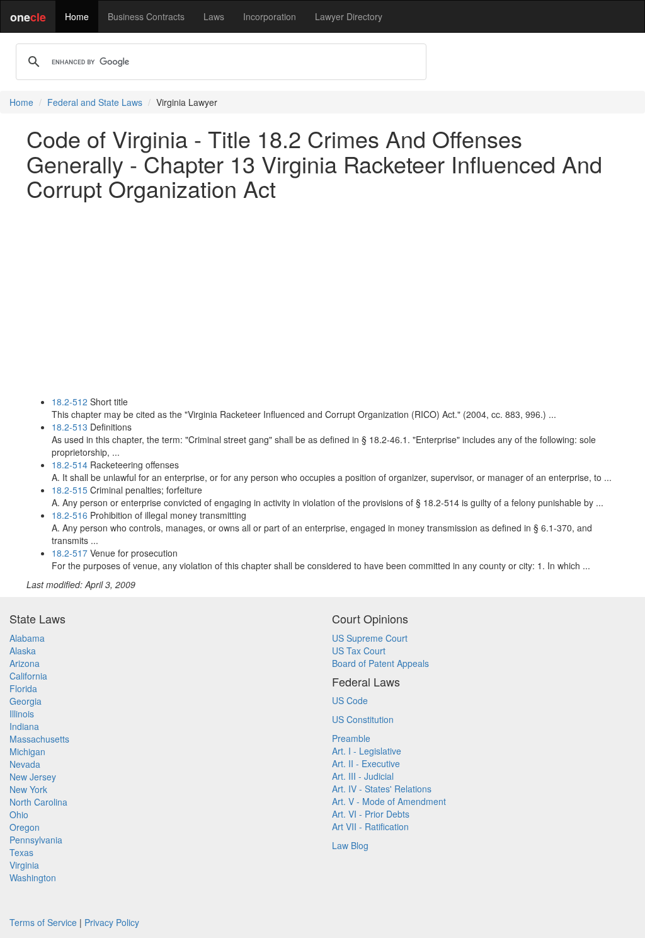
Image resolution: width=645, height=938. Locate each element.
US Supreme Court (370, 638)
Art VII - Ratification (370, 826)
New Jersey (32, 776)
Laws (213, 16)
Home (77, 16)
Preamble (351, 738)
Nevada (24, 764)
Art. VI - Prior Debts (370, 814)
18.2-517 (70, 553)
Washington (32, 877)
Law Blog (350, 845)
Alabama (27, 638)
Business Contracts (146, 16)
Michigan (27, 751)
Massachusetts (39, 738)
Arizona (24, 663)
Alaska (22, 650)
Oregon (24, 827)
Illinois (21, 713)
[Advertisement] (322, 298)
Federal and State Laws (94, 102)
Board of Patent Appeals (380, 663)
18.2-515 (70, 489)
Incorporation (269, 16)
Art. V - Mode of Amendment (389, 801)
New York (28, 789)
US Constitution (363, 719)
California (28, 675)
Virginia (24, 865)
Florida (23, 688)
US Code (350, 700)
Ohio (18, 814)
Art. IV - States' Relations (381, 788)
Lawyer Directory (348, 16)
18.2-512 (70, 401)
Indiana (24, 726)
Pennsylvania (35, 839)
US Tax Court (358, 650)
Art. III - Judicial (363, 776)
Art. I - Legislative (366, 750)
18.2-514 (70, 464)
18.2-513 (70, 426)
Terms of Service (43, 922)
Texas (21, 852)
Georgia (25, 701)
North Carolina (38, 802)
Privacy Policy (111, 922)
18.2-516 (70, 515)
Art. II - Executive (366, 763)
